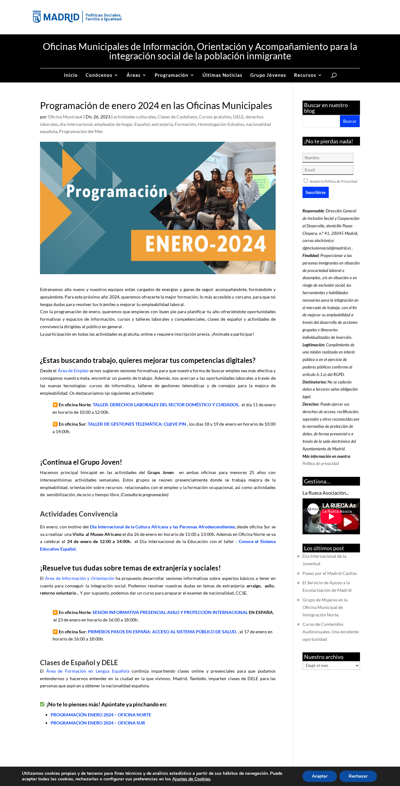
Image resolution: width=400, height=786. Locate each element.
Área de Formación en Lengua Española (87, 671)
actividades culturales (134, 116)
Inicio (71, 75)
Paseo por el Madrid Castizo (329, 573)
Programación (171, 75)
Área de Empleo (73, 370)
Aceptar (320, 776)
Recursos (305, 75)
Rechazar (358, 776)
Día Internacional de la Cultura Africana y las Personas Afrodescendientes (162, 526)
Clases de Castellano (177, 116)
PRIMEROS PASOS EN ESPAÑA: (120, 631)
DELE (238, 116)
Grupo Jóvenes (268, 75)
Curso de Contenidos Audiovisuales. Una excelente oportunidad (330, 631)
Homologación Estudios (221, 124)
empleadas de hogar (113, 124)
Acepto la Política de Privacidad (333, 181)
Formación (185, 124)
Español (142, 124)
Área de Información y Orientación (79, 578)
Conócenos (99, 75)
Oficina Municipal (65, 116)
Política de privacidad (320, 463)
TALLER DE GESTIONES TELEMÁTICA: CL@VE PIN (137, 424)
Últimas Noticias (222, 75)
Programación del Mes (81, 131)
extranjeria (162, 124)
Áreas (134, 75)
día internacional (76, 124)
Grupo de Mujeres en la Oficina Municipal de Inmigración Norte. (325, 607)
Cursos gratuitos (215, 116)
